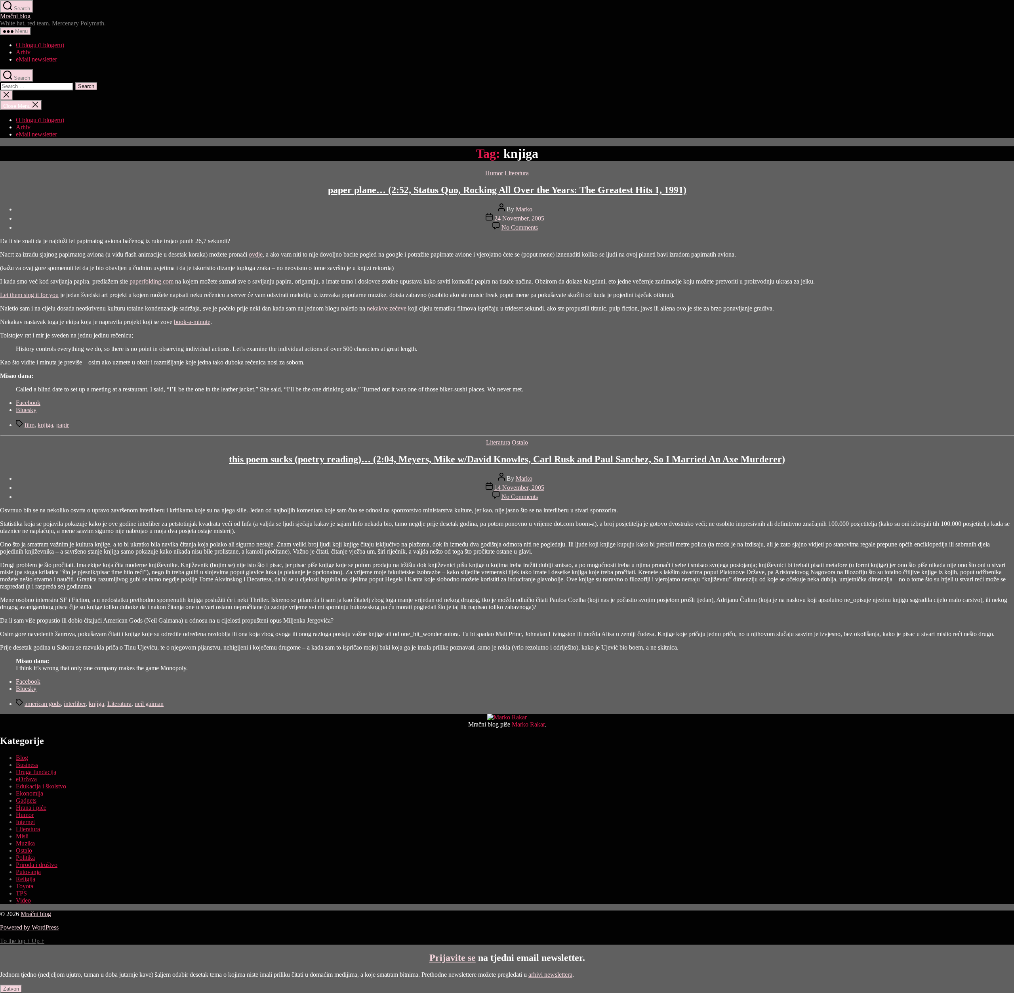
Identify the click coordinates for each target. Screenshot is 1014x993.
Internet (25, 822)
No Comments (519, 227)
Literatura (517, 173)
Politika (25, 857)
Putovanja (28, 871)
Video (23, 900)
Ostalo (520, 442)
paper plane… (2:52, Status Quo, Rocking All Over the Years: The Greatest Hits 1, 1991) (507, 190)
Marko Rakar (528, 724)
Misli (22, 836)
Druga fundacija (36, 772)
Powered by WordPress (29, 927)
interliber (75, 703)
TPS (21, 893)
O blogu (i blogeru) (40, 45)
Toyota (24, 886)
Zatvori (11, 989)
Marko (524, 209)
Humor (494, 173)
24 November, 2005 (519, 218)
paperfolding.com (151, 281)
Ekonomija (29, 793)
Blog (22, 757)
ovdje (256, 254)
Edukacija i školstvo (41, 786)
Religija (25, 879)
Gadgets (26, 800)
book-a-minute (192, 321)
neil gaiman (149, 703)
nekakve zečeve (386, 308)
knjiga (45, 425)
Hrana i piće (31, 807)
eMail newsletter (36, 59)
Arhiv (23, 52)
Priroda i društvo (36, 864)
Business (27, 764)
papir (62, 425)
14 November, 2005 (519, 487)
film (29, 425)
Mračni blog (15, 16)
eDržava (26, 779)
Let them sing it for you (29, 294)
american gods (43, 703)
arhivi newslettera (550, 974)
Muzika (25, 843)
